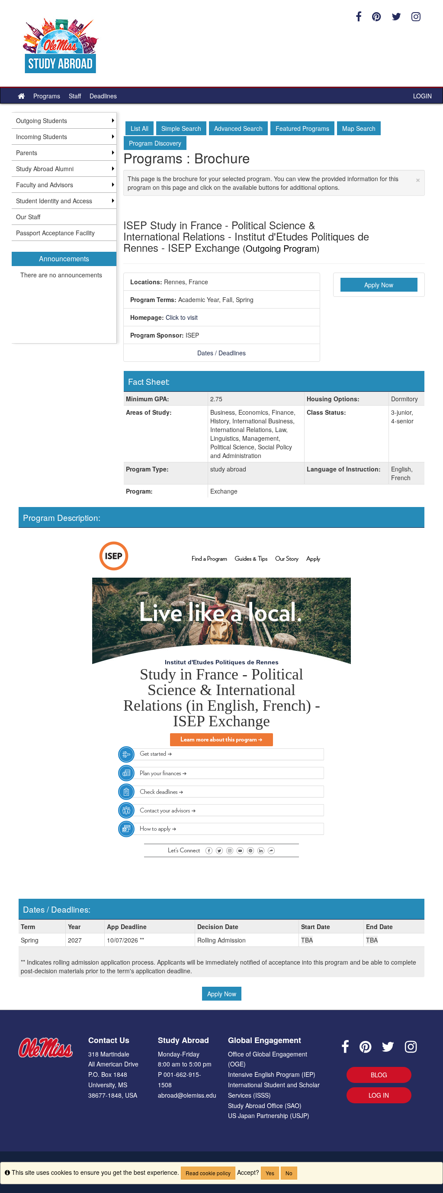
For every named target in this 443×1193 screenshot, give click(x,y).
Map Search (359, 128)
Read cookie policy (208, 1173)
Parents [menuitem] (26, 152)
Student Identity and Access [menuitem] (54, 200)
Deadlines (103, 95)
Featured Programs (302, 128)
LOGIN (422, 95)
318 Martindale (108, 1054)
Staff (75, 95)
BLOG (379, 1074)
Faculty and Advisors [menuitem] (44, 184)
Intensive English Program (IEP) (271, 1074)
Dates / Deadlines (221, 352)
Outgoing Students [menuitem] (41, 120)
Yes (270, 1173)
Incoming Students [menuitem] (41, 136)
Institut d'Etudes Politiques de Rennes (222, 662)
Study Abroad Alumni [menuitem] (45, 168)
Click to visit (182, 317)
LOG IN (379, 1095)
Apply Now (378, 284)
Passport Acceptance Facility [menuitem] (55, 232)
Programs (46, 95)
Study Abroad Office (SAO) (265, 1105)
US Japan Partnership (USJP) (268, 1115)
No (289, 1173)
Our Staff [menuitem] (28, 216)
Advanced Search (238, 128)
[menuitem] (64, 292)
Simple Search (181, 128)
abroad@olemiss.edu (187, 1095)
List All (139, 128)
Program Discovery (155, 143)
